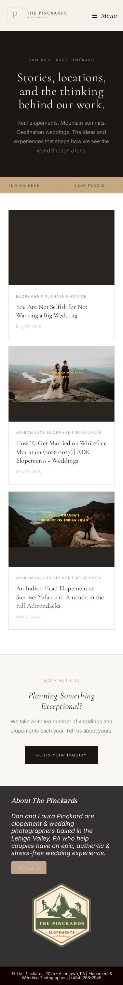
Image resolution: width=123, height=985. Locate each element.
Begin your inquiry (61, 755)
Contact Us (29, 868)
